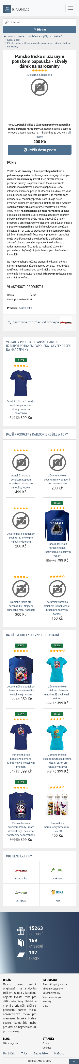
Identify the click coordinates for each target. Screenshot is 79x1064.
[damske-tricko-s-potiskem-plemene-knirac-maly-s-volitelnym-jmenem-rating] (57, 651)
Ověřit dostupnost (42, 150)
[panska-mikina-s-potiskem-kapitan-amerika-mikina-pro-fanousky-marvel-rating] (20, 450)
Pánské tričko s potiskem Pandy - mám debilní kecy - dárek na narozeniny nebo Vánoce (21, 829)
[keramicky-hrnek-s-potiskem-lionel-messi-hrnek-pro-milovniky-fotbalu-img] (57, 589)
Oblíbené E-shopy (19, 856)
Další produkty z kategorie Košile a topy (37, 434)
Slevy (45, 1005)
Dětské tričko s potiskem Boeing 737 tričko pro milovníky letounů (20, 537)
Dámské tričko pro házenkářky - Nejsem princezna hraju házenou (21, 605)
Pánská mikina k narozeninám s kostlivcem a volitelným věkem (57, 549)
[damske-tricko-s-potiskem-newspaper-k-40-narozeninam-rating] (57, 450)
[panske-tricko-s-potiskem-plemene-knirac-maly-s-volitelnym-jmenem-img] (20, 736)
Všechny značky (51, 993)
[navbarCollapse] (70, 8)
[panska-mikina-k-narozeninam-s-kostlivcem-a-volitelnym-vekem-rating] (57, 508)
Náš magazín (10, 1043)
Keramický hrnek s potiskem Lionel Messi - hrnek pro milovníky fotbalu (57, 607)
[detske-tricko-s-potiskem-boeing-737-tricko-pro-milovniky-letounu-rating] (20, 508)
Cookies (47, 1047)
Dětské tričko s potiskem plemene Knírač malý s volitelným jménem (20, 690)
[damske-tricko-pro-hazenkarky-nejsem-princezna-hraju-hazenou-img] (20, 589)
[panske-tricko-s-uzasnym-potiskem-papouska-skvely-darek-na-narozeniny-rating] (20, 366)
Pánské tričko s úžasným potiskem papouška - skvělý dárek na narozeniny (20, 407)
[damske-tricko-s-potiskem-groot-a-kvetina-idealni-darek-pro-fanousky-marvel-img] (57, 736)
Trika (24, 1053)
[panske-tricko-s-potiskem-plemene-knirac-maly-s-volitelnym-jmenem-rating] (20, 719)
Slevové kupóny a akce (55, 984)
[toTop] (74, 1061)
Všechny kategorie (53, 988)
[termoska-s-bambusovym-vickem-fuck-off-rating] (57, 788)
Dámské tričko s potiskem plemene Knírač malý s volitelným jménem (57, 692)
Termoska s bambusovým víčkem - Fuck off (57, 827)
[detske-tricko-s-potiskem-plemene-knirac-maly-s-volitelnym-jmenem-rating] (20, 651)
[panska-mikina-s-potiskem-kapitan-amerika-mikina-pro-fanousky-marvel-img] (20, 462)
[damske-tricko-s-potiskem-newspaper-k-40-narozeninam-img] (57, 462)
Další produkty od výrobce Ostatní (32, 635)
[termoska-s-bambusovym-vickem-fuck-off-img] (57, 805)
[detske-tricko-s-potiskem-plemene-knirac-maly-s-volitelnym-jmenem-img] (20, 668)
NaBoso (59, 1053)
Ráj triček (9, 1053)
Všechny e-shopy (52, 997)
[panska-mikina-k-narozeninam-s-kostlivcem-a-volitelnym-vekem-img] (57, 525)
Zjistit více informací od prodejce (36, 322)
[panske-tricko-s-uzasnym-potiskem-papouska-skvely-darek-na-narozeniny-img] (20, 383)
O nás (46, 1043)
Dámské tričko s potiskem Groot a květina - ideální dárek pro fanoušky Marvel (57, 760)
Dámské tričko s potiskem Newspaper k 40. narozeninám (57, 479)
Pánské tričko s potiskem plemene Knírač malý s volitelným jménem (21, 760)
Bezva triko (25, 308)
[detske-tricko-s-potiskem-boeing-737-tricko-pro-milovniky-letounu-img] (20, 520)
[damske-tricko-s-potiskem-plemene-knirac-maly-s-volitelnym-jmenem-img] (57, 668)
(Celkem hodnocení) (39, 74)
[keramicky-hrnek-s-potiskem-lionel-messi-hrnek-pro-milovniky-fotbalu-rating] (57, 577)
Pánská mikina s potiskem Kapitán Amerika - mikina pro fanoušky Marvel (21, 481)
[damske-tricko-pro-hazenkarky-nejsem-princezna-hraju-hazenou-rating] (20, 577)
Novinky (47, 1001)
